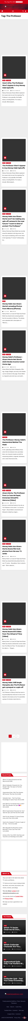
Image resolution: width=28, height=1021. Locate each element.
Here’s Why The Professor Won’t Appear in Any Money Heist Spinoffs (13, 85)
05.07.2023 (6, 367)
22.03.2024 (6, 228)
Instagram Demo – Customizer (14, 1014)
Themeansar (14, 1003)
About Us (12, 1006)
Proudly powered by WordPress (10, 1001)
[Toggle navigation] (13, 11)
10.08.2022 (6, 503)
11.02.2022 (6, 639)
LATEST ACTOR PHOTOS (7, 1017)
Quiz (5, 942)
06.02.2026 (8, 932)
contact (14, 891)
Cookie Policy (19, 1006)
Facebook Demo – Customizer (11, 1010)
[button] (23, 11)
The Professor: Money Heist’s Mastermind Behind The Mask (13, 442)
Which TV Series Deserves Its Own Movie (11, 930)
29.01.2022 (6, 690)
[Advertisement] (14, 39)
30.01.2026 (8, 983)
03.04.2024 (6, 90)
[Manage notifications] (24, 1018)
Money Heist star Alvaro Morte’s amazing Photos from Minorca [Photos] (12, 306)
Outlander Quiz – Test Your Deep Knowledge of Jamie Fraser (14, 980)
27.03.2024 (6, 170)
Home (8, 1006)
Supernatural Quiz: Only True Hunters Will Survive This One (14, 963)
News (4, 80)
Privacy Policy (17, 1017)
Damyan (14, 170)
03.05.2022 (6, 556)
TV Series (8, 80)
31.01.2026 (8, 966)
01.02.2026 (8, 949)
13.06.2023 (6, 447)
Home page (21, 1010)
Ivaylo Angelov (16, 90)
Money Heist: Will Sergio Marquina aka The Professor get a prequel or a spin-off (13, 685)
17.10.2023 (6, 311)
